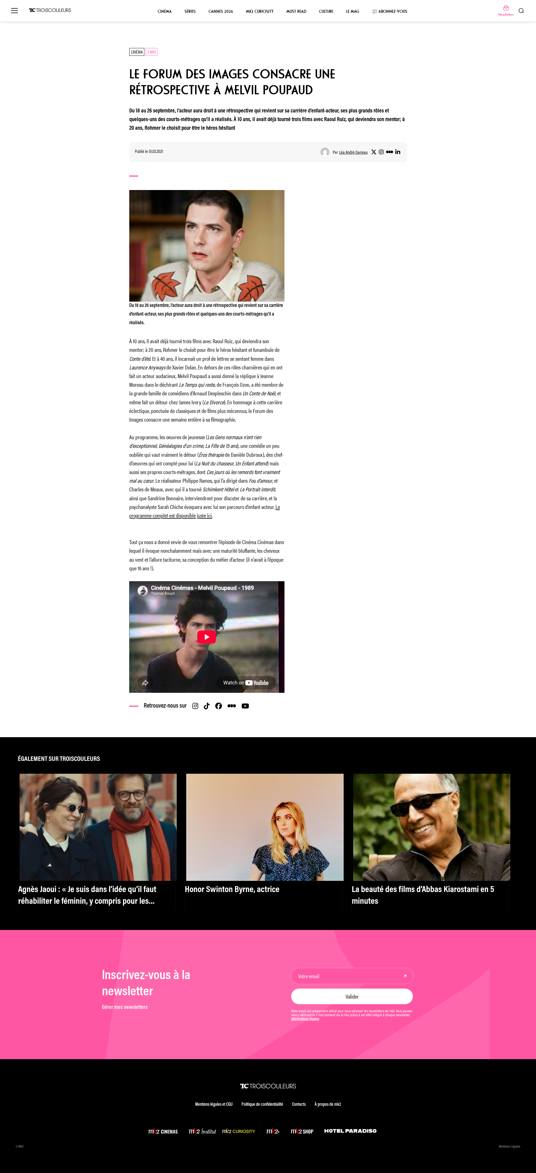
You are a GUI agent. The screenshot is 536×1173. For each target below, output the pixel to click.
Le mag (352, 11)
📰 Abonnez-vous (389, 11)
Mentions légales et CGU (214, 1104)
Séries (190, 11)
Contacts (299, 1104)
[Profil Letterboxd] (389, 152)
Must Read (296, 11)
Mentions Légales (509, 1146)
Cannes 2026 (221, 11)
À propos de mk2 (328, 1104)
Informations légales (305, 1019)
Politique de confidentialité (262, 1104)
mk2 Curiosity (260, 11)
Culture (326, 11)
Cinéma (165, 11)
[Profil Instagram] (381, 152)
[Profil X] (374, 152)
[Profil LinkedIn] (397, 152)
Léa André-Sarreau (353, 152)
